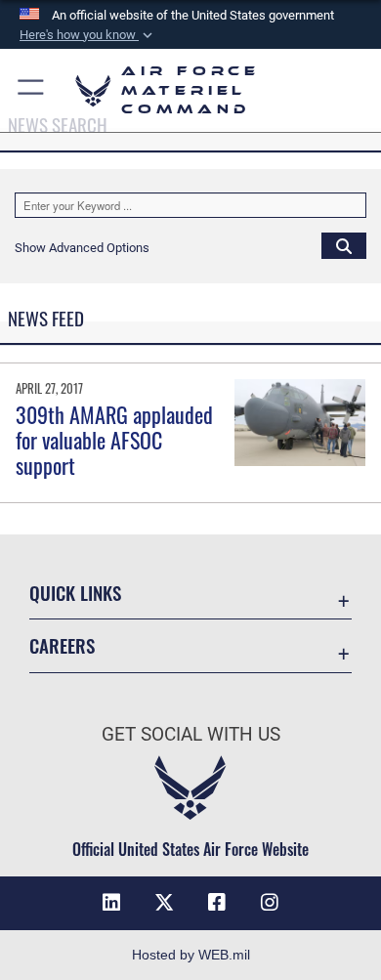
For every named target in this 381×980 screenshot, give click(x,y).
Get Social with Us (191, 734)
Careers (62, 645)
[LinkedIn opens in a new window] (111, 902)
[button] (88, 35)
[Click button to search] (343, 245)
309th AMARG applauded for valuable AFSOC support (114, 440)
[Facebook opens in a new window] (217, 902)
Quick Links (75, 592)
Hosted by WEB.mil (191, 954)
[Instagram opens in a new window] (269, 902)
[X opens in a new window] (164, 902)
